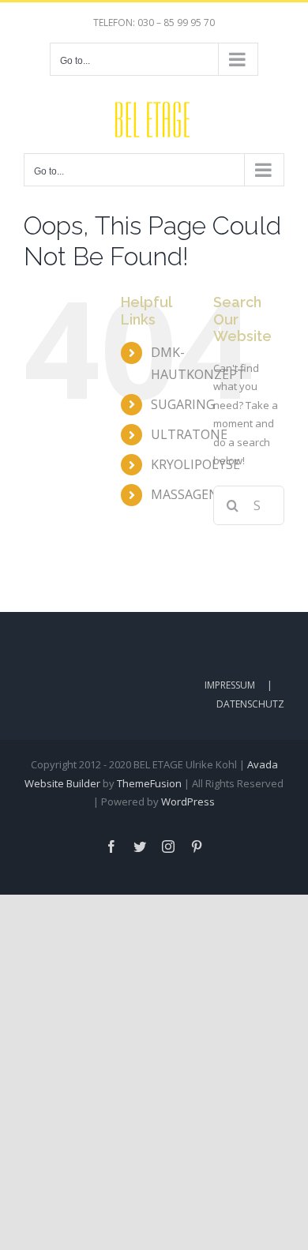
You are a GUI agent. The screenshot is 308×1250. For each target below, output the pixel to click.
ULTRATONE (189, 434)
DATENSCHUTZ (250, 704)
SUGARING (183, 404)
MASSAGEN (185, 494)
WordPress (188, 801)
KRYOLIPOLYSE (195, 464)
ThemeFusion (149, 783)
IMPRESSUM (230, 685)
